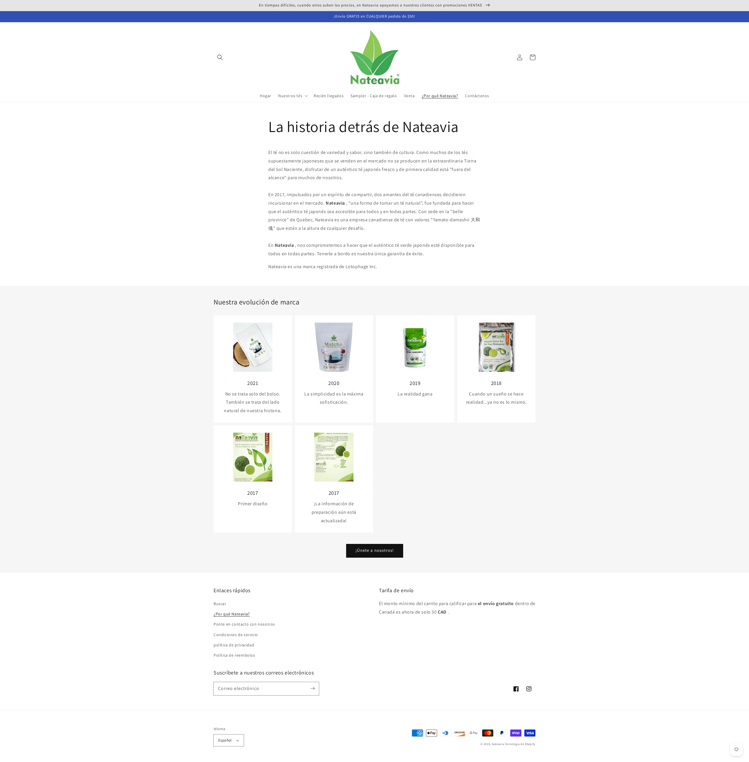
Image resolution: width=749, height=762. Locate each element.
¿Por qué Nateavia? (232, 614)
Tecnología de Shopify (520, 744)
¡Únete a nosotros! (374, 550)
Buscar (220, 603)
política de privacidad (234, 645)
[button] (220, 57)
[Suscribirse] (312, 688)
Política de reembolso (234, 655)
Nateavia (498, 744)
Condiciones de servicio (236, 634)
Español (225, 740)
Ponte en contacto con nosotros (244, 624)
